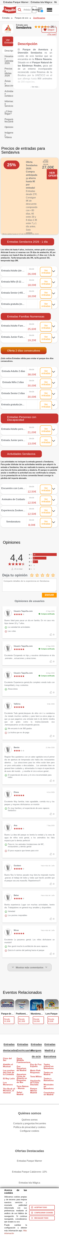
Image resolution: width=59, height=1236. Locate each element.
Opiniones (9, 127)
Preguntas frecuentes (9, 120)
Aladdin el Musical (8, 1065)
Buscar (34, 9)
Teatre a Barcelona (49, 1079)
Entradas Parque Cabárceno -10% (29, 1172)
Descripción (9, 50)
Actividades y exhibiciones (9, 93)
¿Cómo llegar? (8, 112)
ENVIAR (49, 595)
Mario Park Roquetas (35, 1071)
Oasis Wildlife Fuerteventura (23, 1060)
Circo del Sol (7, 1059)
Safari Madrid (20, 1093)
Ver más (29, 268)
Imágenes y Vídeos (9, 135)
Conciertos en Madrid (49, 1094)
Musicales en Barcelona (49, 1087)
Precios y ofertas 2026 (8, 72)
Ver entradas (46, 271)
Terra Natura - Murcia (22, 1087)
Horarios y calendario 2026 (9, 59)
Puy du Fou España (36, 1065)
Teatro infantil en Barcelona (49, 1066)
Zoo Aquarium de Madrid (21, 1068)
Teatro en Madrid (48, 1073)
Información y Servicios (9, 103)
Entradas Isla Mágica (41, 2)
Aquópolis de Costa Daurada (35, 1083)
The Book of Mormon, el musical (9, 1091)
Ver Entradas (8, 41)
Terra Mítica (36, 1076)
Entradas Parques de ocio (36, 1050)
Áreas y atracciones (9, 83)
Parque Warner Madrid (33, 1091)
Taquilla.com (8, 7)
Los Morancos (8, 1084)
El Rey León (9, 1078)
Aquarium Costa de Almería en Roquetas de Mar (22, 1078)
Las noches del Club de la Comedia (8, 1072)
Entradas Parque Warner (15, 2)
